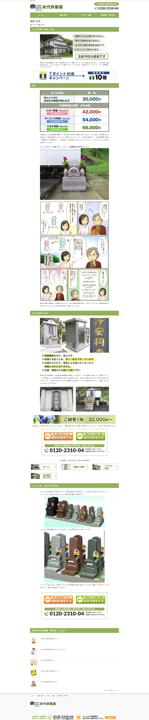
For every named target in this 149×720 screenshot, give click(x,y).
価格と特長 (41, 695)
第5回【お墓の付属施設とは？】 (50, 671)
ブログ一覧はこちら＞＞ (111, 690)
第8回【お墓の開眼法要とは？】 (50, 638)
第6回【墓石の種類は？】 (48, 660)
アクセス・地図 (50, 695)
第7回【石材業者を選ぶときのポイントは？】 (53, 649)
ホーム (33, 695)
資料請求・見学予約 (62, 695)
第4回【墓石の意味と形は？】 (49, 681)
